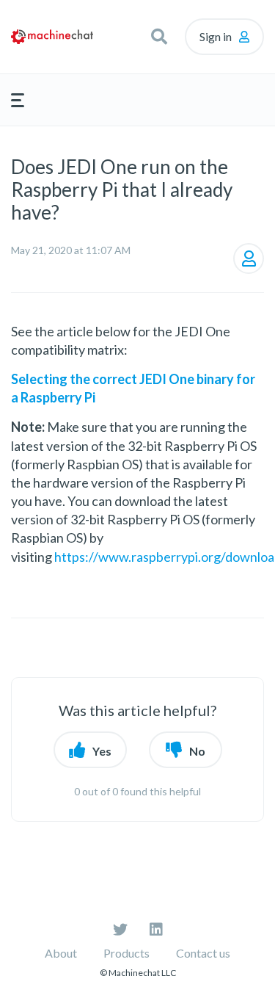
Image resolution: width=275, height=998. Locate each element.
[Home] (52, 36)
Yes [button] (101, 751)
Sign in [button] (215, 36)
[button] (159, 36)
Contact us (203, 953)
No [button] (197, 751)
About (61, 953)
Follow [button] (248, 258)
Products (126, 953)
